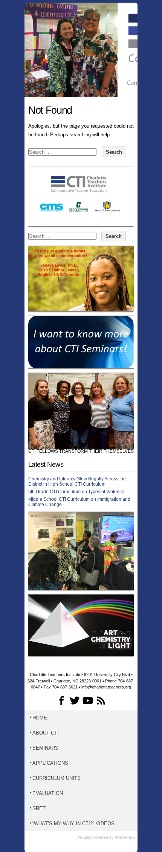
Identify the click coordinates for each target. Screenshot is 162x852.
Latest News (45, 464)
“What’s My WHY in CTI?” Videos (73, 823)
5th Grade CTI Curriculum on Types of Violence (76, 491)
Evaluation (47, 793)
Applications (50, 763)
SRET (39, 808)
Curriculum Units (56, 778)
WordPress (125, 837)
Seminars (45, 748)
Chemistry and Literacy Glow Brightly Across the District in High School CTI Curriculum (77, 481)
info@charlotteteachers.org (106, 687)
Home (39, 718)
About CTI (45, 733)
